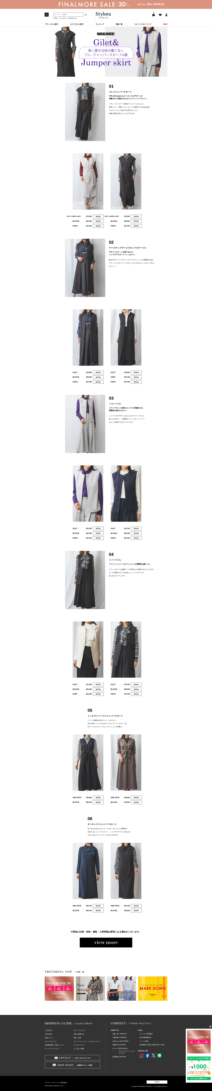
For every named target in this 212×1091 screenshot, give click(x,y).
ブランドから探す (51, 24)
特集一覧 (119, 24)
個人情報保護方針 (145, 1037)
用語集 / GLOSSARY (119, 1045)
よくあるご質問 (79, 1049)
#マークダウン (63, 18)
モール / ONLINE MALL (120, 1048)
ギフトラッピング (79, 1030)
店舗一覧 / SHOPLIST (120, 1034)
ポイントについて (51, 1041)
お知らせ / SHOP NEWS (120, 1041)
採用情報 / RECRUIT (119, 1057)
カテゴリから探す (77, 24)
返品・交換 (77, 1038)
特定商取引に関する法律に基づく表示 (152, 1045)
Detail (98, 216)
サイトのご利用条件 (146, 1034)
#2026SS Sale (72, 18)
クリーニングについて (52, 1049)
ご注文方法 (48, 1030)
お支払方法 (48, 1034)
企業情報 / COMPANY (120, 1037)
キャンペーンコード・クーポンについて (87, 1041)
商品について (49, 1038)
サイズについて (79, 1045)
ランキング (99, 24)
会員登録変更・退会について (54, 1045)
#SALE (55, 18)
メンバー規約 (143, 1041)
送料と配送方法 (79, 1034)
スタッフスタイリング (142, 24)
